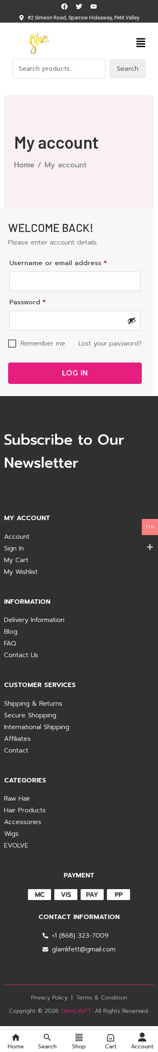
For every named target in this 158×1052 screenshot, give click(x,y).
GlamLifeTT (76, 1011)
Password (42, 301)
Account (142, 1046)
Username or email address (73, 262)
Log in (75, 373)
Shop (79, 1046)
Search (128, 69)
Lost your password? (110, 343)
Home (24, 165)
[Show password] (131, 320)
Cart (111, 1046)
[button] (140, 42)
